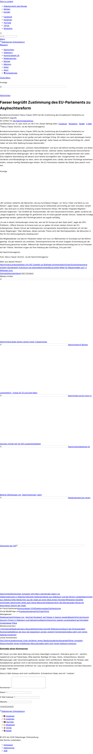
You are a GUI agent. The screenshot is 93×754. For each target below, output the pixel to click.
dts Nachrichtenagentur (23, 121)
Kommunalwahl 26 (11, 55)
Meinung (7, 64)
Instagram (8, 20)
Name (3, 692)
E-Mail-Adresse (7, 697)
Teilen (23, 273)
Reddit (82, 124)
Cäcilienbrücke (54, 608)
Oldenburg (8, 52)
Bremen (7, 61)
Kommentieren (14, 273)
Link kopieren (29, 273)
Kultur (6, 67)
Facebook (8, 17)
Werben (7, 9)
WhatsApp (8, 28)
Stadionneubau (41, 608)
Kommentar (5, 687)
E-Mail (89, 124)
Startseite (4, 273)
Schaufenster (11, 73)
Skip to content (6, 1)
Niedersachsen (10, 58)
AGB (5, 751)
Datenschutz (9, 748)
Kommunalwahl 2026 (26, 608)
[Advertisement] (46, 187)
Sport (6, 70)
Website (3, 702)
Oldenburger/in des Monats (15, 6)
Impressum (8, 745)
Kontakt (7, 12)
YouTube (7, 23)
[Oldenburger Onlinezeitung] (12, 711)
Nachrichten (9, 50)
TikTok (6, 25)
